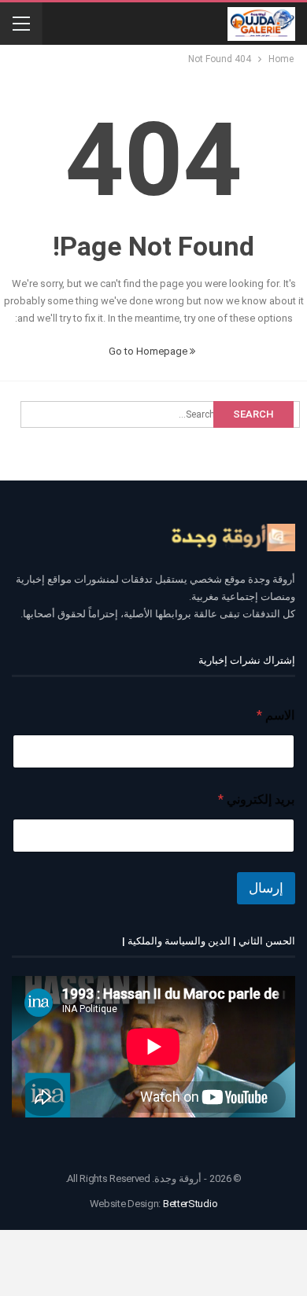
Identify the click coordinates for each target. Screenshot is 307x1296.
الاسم (275, 715)
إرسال (266, 888)
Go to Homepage (149, 351)
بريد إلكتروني (256, 799)
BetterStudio (190, 1203)
